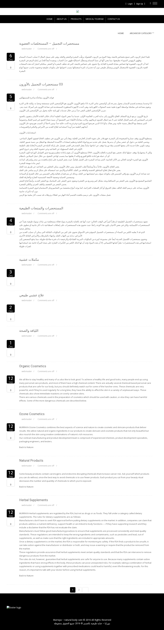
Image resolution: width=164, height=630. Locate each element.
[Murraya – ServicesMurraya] (14, 607)
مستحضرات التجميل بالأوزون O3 (41, 84)
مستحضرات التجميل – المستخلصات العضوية (49, 43)
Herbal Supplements (33, 500)
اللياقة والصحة (28, 331)
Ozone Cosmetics (32, 414)
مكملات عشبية (29, 259)
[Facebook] (109, 4)
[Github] (122, 4)
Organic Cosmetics (32, 366)
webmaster (27, 48)
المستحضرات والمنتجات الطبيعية (41, 208)
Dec (10, 57)
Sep (10, 380)
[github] (154, 608)
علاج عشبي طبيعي (31, 295)
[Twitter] (113, 4)
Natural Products (31, 460)
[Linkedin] (118, 4)
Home (121, 33)
